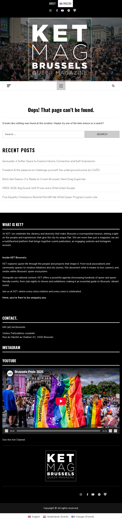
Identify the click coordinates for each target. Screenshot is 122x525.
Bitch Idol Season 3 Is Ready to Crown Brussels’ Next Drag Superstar (44, 179)
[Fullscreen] (115, 430)
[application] (61, 401)
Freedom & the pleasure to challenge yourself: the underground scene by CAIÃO (51, 170)
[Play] (6, 430)
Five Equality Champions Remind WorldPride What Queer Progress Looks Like (49, 197)
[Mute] (110, 430)
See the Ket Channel (13, 439)
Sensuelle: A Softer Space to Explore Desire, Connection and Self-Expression (48, 161)
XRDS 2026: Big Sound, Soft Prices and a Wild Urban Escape (38, 188)
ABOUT (52, 3)
